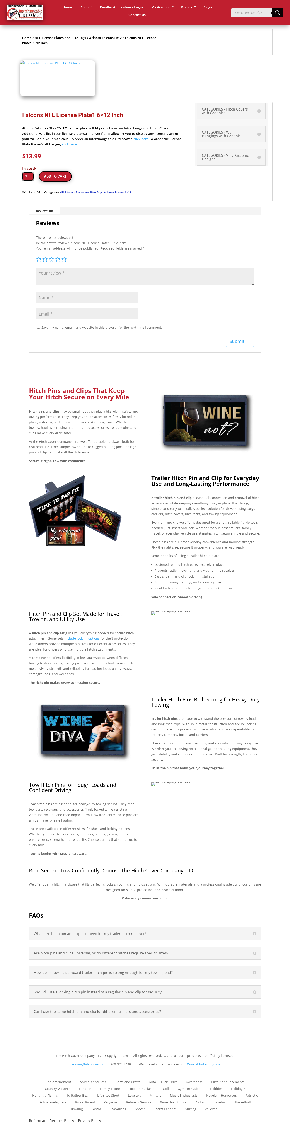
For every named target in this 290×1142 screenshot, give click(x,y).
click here (141, 139)
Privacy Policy (89, 1120)
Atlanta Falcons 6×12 (105, 38)
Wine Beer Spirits (173, 1102)
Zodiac (200, 1102)
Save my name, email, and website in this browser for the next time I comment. (101, 327)
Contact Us (137, 15)
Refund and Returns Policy (52, 1120)
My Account (160, 7)
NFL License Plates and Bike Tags (60, 38)
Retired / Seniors (139, 1102)
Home (67, 7)
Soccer (140, 1109)
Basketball (243, 1102)
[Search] (277, 12)
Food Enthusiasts (141, 1088)
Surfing (190, 1109)
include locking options (82, 638)
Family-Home (110, 1088)
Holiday (236, 1088)
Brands (186, 7)
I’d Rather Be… (78, 1095)
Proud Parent (85, 1102)
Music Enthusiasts (184, 1095)
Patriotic (251, 1095)
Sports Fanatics (165, 1109)
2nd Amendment (58, 1082)
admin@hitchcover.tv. (87, 1064)
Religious (111, 1102)
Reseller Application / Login (121, 7)
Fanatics (85, 1088)
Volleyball (212, 1109)
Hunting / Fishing (45, 1095)
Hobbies (216, 1088)
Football (98, 1109)
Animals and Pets (93, 1082)
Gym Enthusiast (189, 1088)
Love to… (134, 1095)
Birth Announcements (227, 1082)
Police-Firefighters (53, 1102)
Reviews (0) (44, 211)
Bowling (77, 1109)
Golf (166, 1088)
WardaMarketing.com (203, 1064)
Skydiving (119, 1109)
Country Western (57, 1088)
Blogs (207, 7)
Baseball (220, 1102)
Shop (85, 7)
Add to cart (55, 176)
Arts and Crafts (128, 1082)
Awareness (194, 1082)
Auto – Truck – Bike (163, 1082)
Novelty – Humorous (221, 1095)
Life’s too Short (108, 1095)
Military (155, 1095)
